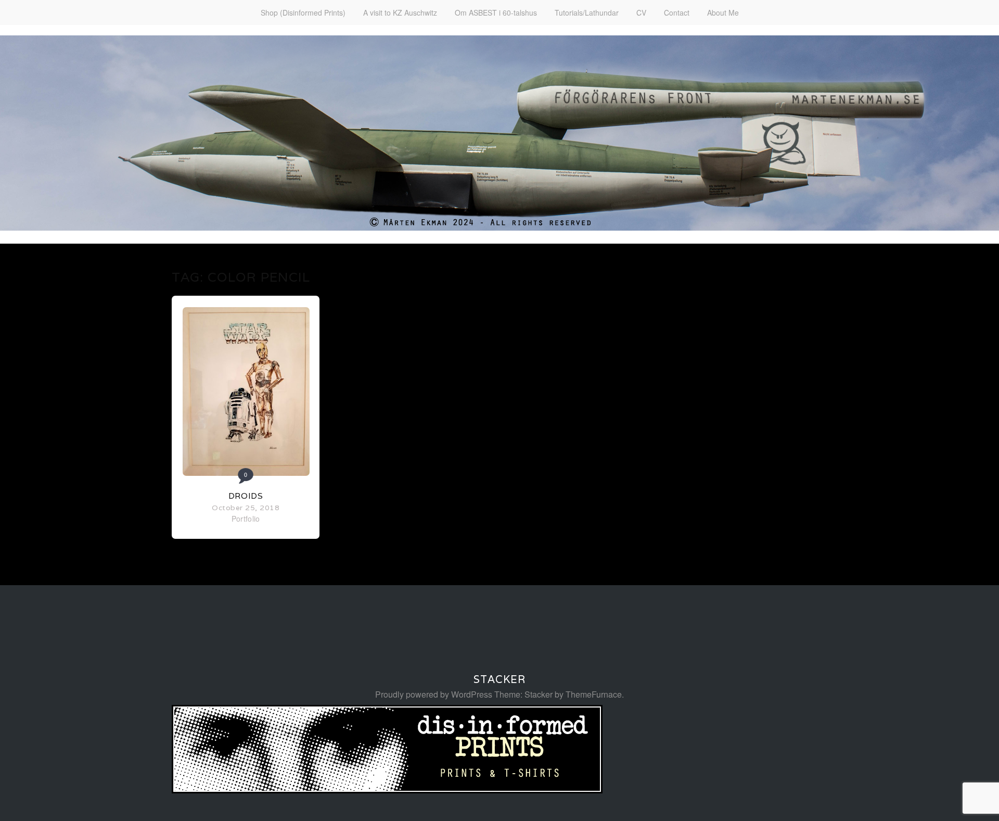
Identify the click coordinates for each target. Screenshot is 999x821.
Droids (245, 495)
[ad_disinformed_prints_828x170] (387, 790)
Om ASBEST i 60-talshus (496, 12)
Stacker (499, 679)
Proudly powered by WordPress (433, 694)
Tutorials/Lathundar (587, 12)
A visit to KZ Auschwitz (400, 12)
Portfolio (246, 518)
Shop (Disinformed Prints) (303, 12)
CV (641, 12)
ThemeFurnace (594, 694)
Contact (676, 12)
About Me (723, 12)
